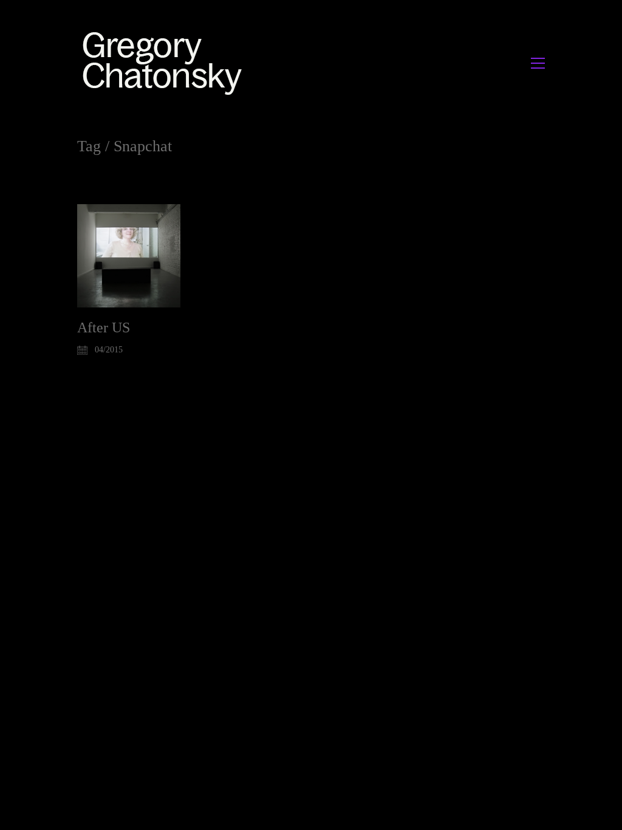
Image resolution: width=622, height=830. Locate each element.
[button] (538, 63)
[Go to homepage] (165, 62)
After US (103, 327)
